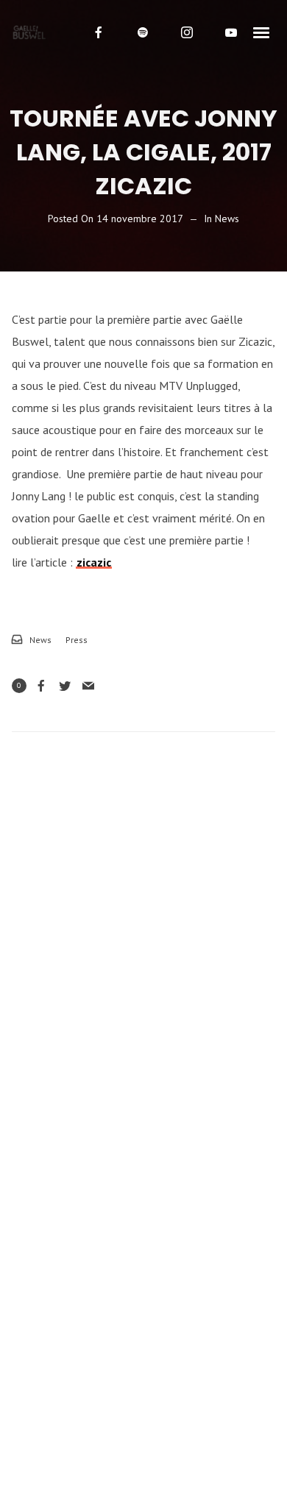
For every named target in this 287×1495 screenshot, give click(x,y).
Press (76, 639)
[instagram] (187, 32)
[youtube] (231, 32)
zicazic (94, 562)
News (227, 218)
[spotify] (143, 32)
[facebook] (98, 32)
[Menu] (262, 31)
